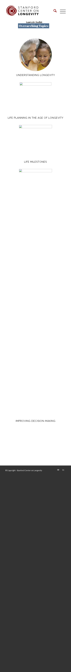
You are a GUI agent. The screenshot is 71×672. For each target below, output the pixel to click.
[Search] (53, 11)
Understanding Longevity (35, 75)
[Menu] (61, 11)
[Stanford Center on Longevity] (29, 11)
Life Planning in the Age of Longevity (35, 117)
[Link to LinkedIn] (63, 469)
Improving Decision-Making (35, 420)
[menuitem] (53, 11)
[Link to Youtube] (58, 469)
